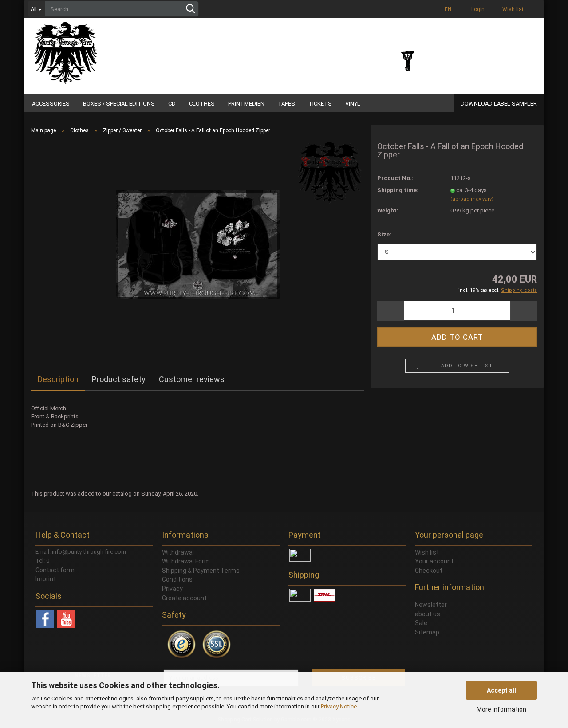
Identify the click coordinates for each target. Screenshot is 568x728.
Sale (421, 622)
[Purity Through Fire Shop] (99, 48)
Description (58, 379)
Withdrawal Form (186, 561)
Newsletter (431, 604)
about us (427, 614)
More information (501, 709)
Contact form (55, 570)
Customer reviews (192, 379)
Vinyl (352, 103)
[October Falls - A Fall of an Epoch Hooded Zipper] (198, 240)
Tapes (286, 103)
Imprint (46, 578)
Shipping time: (397, 190)
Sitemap (427, 632)
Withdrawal (178, 552)
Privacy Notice (339, 706)
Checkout (428, 570)
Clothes (202, 103)
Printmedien (246, 103)
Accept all (501, 690)
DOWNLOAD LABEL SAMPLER (499, 103)
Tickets (320, 103)
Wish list (512, 9)
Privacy (172, 588)
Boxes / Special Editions (119, 103)
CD (172, 103)
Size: (384, 234)
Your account (434, 561)
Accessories (51, 103)
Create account (184, 598)
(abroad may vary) (471, 199)
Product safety (119, 379)
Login (477, 9)
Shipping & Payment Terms (201, 570)
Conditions (177, 579)
